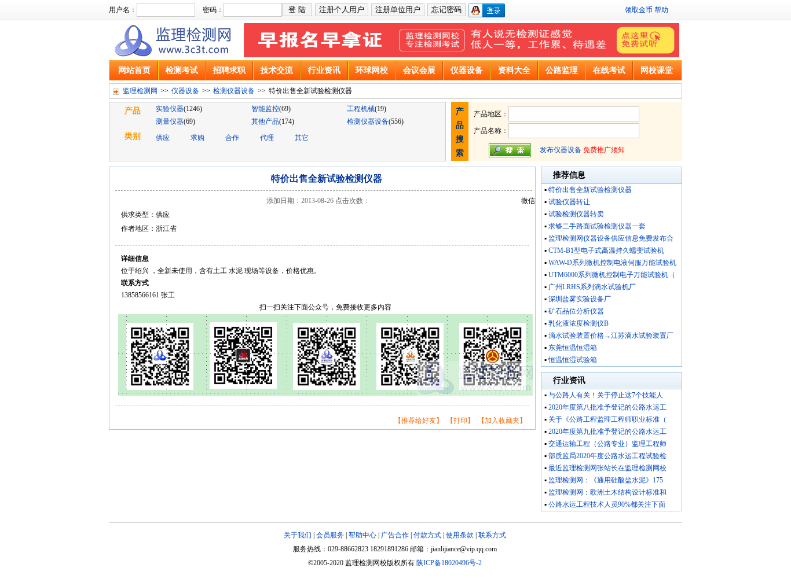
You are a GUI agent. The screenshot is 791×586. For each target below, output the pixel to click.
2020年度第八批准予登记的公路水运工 (607, 407)
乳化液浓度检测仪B (578, 323)
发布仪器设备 (560, 150)
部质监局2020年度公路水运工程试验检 (607, 456)
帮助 (661, 10)
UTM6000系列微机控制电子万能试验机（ (611, 275)
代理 (267, 138)
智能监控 (265, 109)
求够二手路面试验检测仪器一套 (597, 226)
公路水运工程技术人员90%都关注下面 (606, 504)
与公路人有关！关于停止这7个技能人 (605, 395)
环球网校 (372, 70)
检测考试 (182, 70)
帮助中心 (362, 535)
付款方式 (427, 535)
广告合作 (395, 535)
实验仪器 (170, 109)
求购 (197, 138)
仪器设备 (467, 70)
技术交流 (277, 70)
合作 (232, 138)
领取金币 (639, 10)
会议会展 (419, 70)
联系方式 (492, 535)
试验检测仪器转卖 (576, 214)
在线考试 (609, 70)
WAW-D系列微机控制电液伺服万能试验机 (612, 263)
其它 (302, 138)
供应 (163, 138)
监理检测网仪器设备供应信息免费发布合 (610, 238)
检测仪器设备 (234, 91)
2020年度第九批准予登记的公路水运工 (607, 431)
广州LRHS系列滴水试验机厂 (592, 287)
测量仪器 (170, 121)
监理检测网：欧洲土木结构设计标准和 (607, 492)
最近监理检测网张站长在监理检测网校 (607, 468)
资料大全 (514, 70)
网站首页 (134, 70)
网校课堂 (656, 70)
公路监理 (561, 70)
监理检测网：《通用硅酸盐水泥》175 (605, 480)
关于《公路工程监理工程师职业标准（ (607, 419)
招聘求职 (229, 70)
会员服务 (330, 535)
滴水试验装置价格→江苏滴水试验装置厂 (610, 335)
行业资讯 (324, 70)
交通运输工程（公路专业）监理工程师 (607, 444)
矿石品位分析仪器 (576, 311)
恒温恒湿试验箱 (572, 360)
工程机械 (361, 109)
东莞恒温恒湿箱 (572, 348)
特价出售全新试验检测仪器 (590, 190)
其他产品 (265, 121)
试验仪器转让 (569, 202)
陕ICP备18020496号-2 (449, 563)
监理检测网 (140, 91)
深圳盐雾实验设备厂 (579, 299)
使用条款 (460, 535)
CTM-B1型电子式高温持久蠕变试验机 (606, 250)
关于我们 (298, 535)
